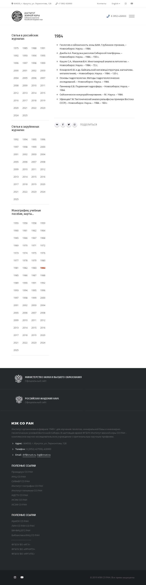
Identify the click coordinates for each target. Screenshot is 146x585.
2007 (42, 78)
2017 (24, 100)
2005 (24, 78)
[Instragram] (125, 3)
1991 (42, 48)
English (115, 3)
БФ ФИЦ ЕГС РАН (21, 530)
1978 (24, 260)
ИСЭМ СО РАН (19, 499)
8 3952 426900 (118, 16)
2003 (42, 70)
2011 (42, 85)
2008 (16, 85)
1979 (33, 260)
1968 (42, 238)
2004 (16, 78)
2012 (16, 93)
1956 (24, 223)
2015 (42, 93)
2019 (42, 100)
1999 (42, 63)
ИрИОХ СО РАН (20, 521)
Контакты (101, 3)
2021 (24, 107)
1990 (24, 282)
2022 (33, 107)
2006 (33, 78)
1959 (42, 223)
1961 (24, 230)
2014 (33, 93)
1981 (16, 267)
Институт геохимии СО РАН (27, 490)
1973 (16, 253)
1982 (24, 267)
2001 (24, 70)
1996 (16, 63)
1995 (42, 55)
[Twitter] (68, 124)
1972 (42, 245)
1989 (16, 282)
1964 (42, 230)
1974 (24, 253)
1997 (24, 63)
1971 (33, 245)
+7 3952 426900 (65, 3)
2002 (33, 70)
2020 (16, 107)
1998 (33, 63)
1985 (24, 48)
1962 (33, 230)
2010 (33, 85)
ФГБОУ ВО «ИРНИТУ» (23, 549)
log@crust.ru (44, 454)
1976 (42, 253)
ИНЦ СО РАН (19, 476)
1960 (16, 230)
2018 (33, 100)
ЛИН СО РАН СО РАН (23, 525)
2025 (24, 115)
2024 (16, 115)
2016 (16, 100)
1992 (16, 55)
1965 (16, 238)
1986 (24, 275)
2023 (42, 107)
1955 (16, 223)
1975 (16, 48)
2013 (24, 93)
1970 (24, 245)
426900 (47, 449)
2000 (16, 70)
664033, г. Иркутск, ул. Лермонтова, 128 (44, 443)
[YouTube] (131, 3)
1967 (33, 238)
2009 (24, 85)
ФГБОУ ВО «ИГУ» (21, 544)
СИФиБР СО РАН (21, 481)
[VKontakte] (57, 124)
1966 (24, 238)
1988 (33, 48)
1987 (33, 275)
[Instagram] (74, 124)
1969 (16, 245)
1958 (33, 223)
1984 (42, 267)
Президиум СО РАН (22, 471)
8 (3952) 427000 (34, 449)
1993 (24, 55)
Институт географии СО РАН (27, 485)
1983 (33, 267)
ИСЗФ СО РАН (19, 504)
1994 (33, 55)
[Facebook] (63, 124)
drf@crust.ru (29, 454)
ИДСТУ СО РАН (20, 495)
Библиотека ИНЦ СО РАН (26, 535)
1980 (42, 260)
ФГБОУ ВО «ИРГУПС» (23, 553)
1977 (16, 260)
